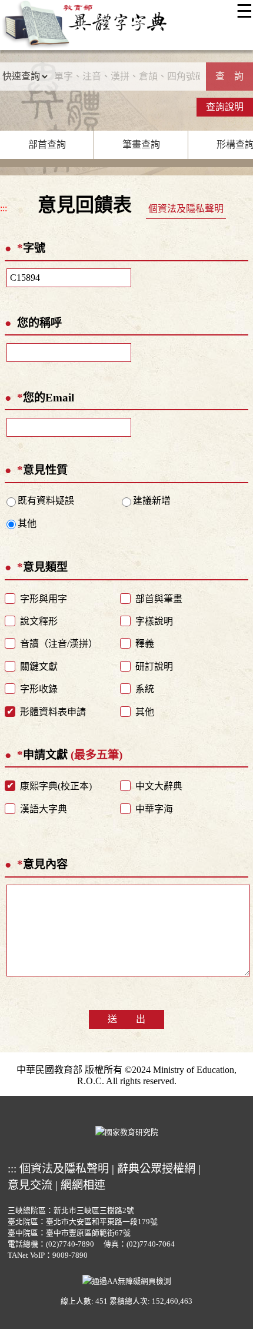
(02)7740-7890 (70, 1244)
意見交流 (30, 1185)
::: (3, 208)
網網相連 (83, 1185)
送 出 (126, 1019)
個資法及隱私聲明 (186, 209)
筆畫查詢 (141, 144)
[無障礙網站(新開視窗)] (126, 1280)
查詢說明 (225, 107)
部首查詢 (47, 144)
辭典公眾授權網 (156, 1168)
